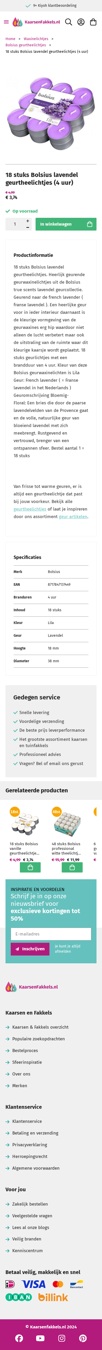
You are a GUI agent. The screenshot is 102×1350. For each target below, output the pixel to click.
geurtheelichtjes (30, 509)
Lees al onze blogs (30, 1227)
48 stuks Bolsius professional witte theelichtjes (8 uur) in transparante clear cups (67, 849)
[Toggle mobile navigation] (6, 21)
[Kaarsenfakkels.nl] (36, 22)
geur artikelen (73, 516)
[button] (28, 227)
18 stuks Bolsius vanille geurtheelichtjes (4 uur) (24, 849)
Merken (19, 1085)
